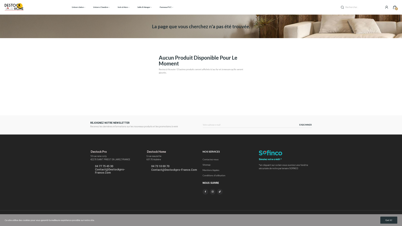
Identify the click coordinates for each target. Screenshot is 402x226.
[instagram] (212, 192)
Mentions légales (211, 170)
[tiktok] (220, 192)
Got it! (388, 220)
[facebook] (205, 192)
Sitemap (207, 164)
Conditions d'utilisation (214, 175)
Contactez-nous (211, 159)
